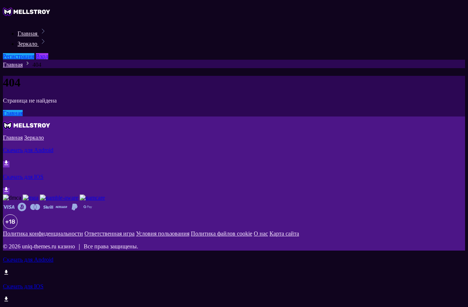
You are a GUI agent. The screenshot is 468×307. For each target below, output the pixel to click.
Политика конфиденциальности (43, 233)
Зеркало (28, 44)
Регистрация (18, 56)
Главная (28, 33)
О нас (261, 233)
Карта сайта (284, 233)
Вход (42, 56)
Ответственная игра (109, 233)
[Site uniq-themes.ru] (28, 17)
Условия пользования (162, 233)
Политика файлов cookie (221, 233)
